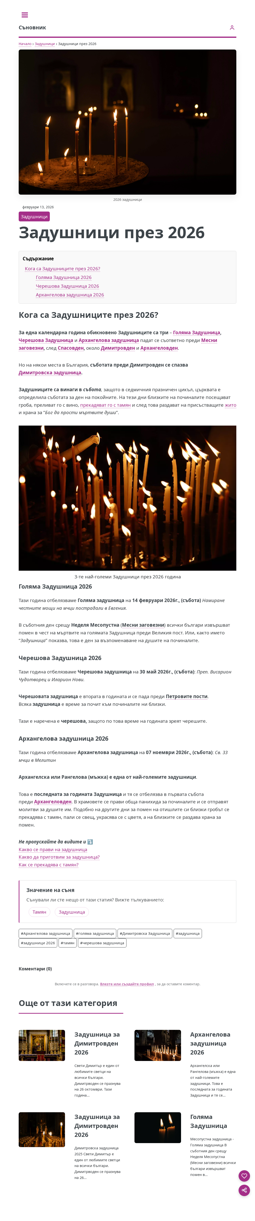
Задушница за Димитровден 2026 (97, 1043)
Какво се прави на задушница (53, 849)
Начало (25, 43)
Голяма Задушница (196, 332)
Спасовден (71, 348)
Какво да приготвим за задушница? (59, 857)
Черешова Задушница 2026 (67, 286)
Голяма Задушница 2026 (64, 277)
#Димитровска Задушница (145, 933)
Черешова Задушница (46, 340)
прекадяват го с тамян (105, 405)
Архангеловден (159, 348)
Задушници (45, 43)
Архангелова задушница (109, 340)
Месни (209, 340)
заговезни (31, 348)
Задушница (72, 912)
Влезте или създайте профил (127, 984)
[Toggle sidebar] (25, 14)
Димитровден (118, 348)
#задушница (188, 933)
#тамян (67, 942)
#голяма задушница (95, 933)
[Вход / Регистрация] (232, 27)
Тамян (39, 912)
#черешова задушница (102, 942)
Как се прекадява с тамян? (48, 864)
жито (230, 405)
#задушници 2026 (38, 942)
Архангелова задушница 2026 (70, 294)
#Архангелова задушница (45, 933)
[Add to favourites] (244, 1176)
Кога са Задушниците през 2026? (62, 268)
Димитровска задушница (50, 372)
